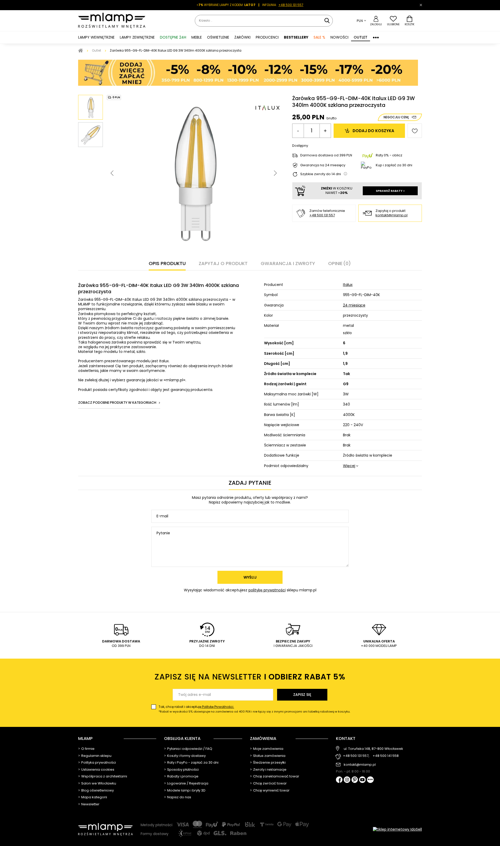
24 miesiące (354, 305)
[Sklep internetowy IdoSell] (397, 829)
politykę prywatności (267, 590)
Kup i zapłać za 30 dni (394, 165)
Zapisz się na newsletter (250, 677)
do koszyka (373, 130)
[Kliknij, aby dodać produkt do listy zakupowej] (415, 131)
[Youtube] (362, 780)
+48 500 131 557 (290, 5)
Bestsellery (296, 37)
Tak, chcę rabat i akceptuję (254, 709)
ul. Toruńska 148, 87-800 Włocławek (373, 749)
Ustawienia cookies (97, 770)
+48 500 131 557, (356, 756)
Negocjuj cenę (396, 117)
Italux (348, 284)
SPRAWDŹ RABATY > (390, 191)
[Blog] (370, 780)
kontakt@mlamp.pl (392, 215)
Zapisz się (302, 694)
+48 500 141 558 (386, 756)
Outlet (360, 37)
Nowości (339, 37)
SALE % (319, 37)
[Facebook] (339, 780)
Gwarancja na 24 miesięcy (322, 165)
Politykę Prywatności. (217, 706)
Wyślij (250, 577)
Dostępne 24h (173, 37)
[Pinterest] (355, 780)
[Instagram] (347, 780)
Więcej (349, 465)
